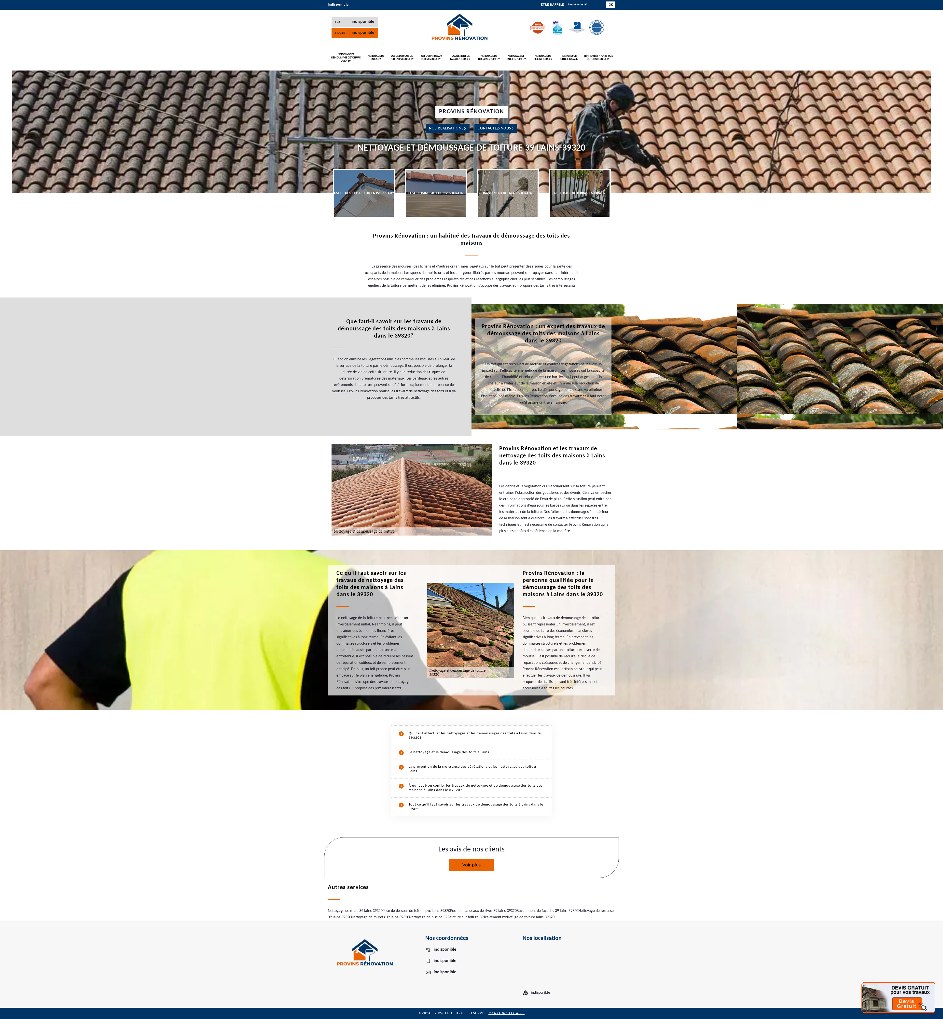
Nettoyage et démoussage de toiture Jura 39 (346, 57)
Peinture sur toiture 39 (465, 917)
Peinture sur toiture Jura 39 (568, 58)
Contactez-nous (494, 128)
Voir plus (471, 865)
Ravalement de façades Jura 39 (460, 58)
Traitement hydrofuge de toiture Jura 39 (598, 58)
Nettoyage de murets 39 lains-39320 (380, 917)
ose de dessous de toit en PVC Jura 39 (402, 58)
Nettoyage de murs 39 (376, 58)
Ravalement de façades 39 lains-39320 (547, 911)
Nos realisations (446, 128)
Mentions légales (506, 1013)
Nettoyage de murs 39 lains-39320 (355, 911)
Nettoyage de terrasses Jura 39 (489, 58)
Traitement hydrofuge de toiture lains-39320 (519, 917)
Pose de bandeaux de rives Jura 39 (431, 58)
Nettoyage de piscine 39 (428, 917)
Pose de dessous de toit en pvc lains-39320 (416, 911)
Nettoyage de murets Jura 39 (516, 58)
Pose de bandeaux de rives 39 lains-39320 (483, 911)
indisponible (338, 5)
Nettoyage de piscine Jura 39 (543, 58)
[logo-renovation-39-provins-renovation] (459, 27)
